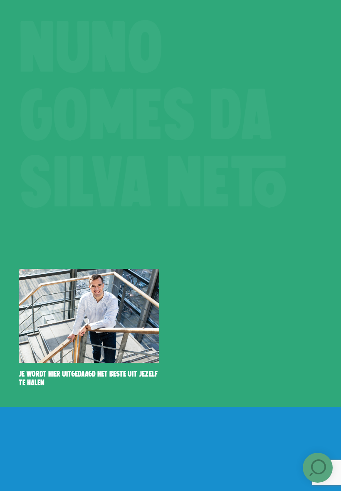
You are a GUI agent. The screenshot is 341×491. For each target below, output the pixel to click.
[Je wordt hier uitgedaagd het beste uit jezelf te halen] (89, 315)
